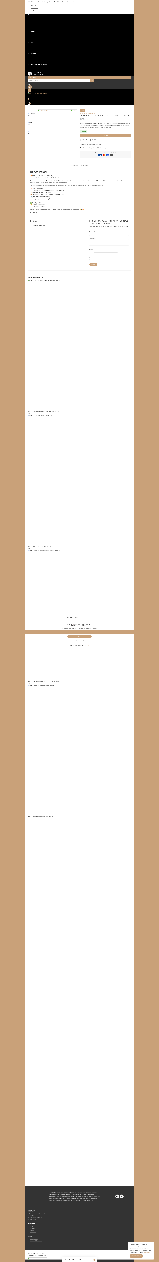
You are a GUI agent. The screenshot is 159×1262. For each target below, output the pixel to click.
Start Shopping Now (79, 632)
